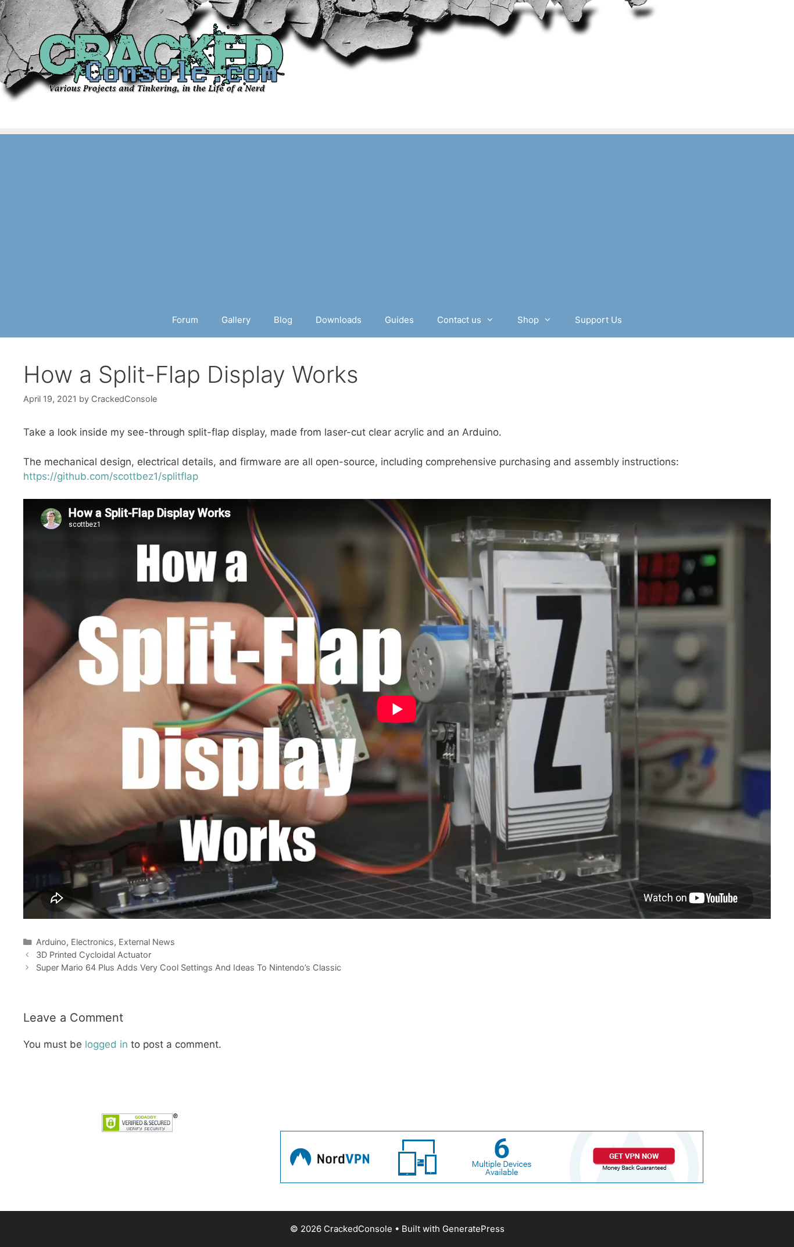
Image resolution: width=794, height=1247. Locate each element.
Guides (399, 319)
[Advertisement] (397, 215)
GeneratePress (473, 1228)
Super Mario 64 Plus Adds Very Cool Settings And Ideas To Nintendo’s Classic (188, 967)
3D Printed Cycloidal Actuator (93, 954)
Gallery (236, 319)
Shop (528, 319)
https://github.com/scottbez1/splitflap (110, 476)
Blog (283, 319)
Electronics (92, 942)
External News (147, 942)
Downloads (339, 319)
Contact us (459, 319)
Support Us (598, 319)
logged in (106, 1044)
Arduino (51, 942)
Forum (185, 319)
